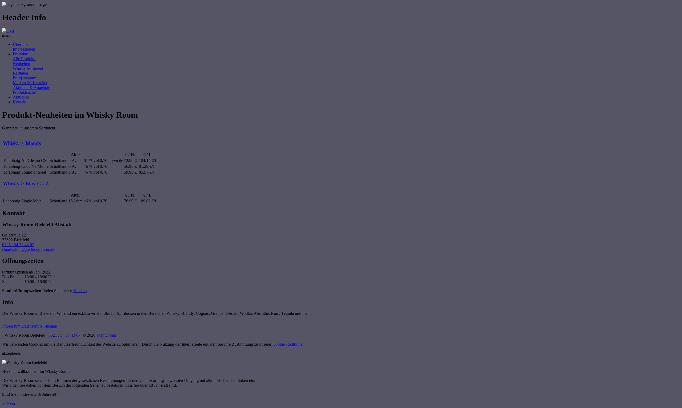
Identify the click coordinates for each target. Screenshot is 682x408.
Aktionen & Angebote (31, 87)
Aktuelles (21, 97)
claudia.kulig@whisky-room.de (28, 249)
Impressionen (24, 49)
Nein (11, 403)
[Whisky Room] (8, 30)
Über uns (20, 44)
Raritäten (20, 73)
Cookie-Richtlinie (287, 344)
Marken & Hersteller (30, 82)
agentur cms (106, 335)
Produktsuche (24, 92)
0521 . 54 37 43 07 (18, 244)
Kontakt (19, 102)
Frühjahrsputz (24, 78)
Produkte (20, 54)
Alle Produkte (24, 58)
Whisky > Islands (22, 143)
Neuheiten (21, 63)
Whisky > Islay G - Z (26, 183)
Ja (4, 403)
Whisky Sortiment (28, 68)
